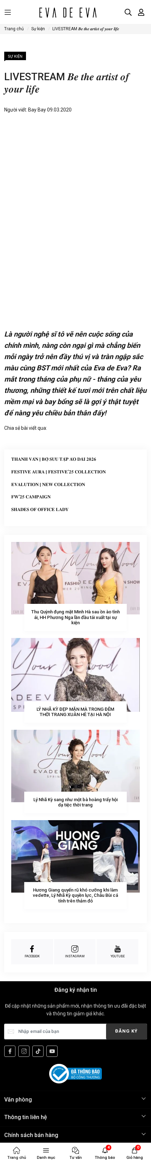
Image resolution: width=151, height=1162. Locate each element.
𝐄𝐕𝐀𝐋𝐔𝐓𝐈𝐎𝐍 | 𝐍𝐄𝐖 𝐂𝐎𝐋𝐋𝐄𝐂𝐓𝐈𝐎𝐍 (48, 484)
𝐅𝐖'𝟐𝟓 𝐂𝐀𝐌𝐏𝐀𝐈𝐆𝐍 (31, 496)
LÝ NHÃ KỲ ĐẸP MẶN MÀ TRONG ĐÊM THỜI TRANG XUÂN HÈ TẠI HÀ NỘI (75, 712)
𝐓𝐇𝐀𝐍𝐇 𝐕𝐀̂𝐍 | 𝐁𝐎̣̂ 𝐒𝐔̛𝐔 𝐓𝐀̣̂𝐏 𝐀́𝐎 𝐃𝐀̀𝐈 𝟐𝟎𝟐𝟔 (53, 459)
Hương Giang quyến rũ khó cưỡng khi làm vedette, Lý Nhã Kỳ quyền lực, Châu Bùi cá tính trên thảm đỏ (75, 895)
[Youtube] (52, 1051)
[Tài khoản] (141, 12)
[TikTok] (38, 1051)
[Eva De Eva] (67, 12)
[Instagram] (23, 1051)
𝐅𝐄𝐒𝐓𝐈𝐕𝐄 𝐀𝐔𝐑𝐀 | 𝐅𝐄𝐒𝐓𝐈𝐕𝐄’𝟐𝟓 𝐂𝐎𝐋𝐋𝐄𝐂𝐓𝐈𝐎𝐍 (58, 471)
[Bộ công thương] (75, 1073)
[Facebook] (9, 1051)
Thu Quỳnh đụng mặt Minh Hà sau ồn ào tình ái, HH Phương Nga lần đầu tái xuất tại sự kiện (75, 617)
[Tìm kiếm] (128, 12)
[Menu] (7, 12)
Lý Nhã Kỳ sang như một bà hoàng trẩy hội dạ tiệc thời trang (75, 802)
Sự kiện (15, 56)
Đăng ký (126, 1031)
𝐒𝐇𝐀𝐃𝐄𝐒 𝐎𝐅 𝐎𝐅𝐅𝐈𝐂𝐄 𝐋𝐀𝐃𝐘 (39, 509)
